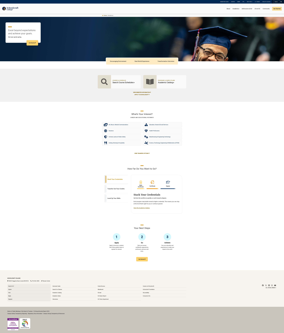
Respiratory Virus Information (35, 313)
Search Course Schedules (122, 82)
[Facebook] (262, 285)
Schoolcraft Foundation (148, 289)
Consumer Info (146, 296)
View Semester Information (141, 92)
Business (111, 130)
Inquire (10, 289)
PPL (243, 1)
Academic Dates (57, 296)
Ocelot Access (266, 1)
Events (233, 1)
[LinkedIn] (269, 285)
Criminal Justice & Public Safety (117, 137)
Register (10, 299)
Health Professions (154, 130)
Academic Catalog (165, 82)
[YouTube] (275, 285)
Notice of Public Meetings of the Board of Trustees (20, 311)
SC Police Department (103, 299)
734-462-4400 (35, 281)
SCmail (99, 292)
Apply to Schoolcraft (141, 94)
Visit (9, 292)
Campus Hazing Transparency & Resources (54, 313)
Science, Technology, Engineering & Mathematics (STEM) (164, 143)
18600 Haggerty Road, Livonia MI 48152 (19, 281)
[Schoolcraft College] (10, 7)
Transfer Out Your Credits (116, 189)
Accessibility (146, 292)
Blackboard (100, 289)
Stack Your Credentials (115, 179)
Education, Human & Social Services (158, 124)
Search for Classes (57, 289)
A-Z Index (257, 1)
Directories (55, 299)
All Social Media (270, 287)
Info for (249, 1)
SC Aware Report (102, 296)
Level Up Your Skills (113, 198)
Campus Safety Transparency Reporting (17, 313)
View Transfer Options (141, 153)
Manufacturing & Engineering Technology (159, 137)
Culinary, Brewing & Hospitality (116, 143)
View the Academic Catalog (142, 208)
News (238, 1)
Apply (9, 296)
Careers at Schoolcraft (148, 286)
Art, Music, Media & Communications (118, 124)
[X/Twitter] (266, 285)
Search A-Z (11, 286)
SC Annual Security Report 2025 (41, 311)
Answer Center (46, 281)
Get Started (32, 43)
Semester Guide (224, 1)
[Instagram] (272, 285)
